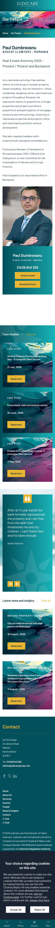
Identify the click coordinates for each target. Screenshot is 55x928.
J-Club (6, 822)
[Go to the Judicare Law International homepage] (27, 5)
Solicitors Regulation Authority (34, 849)
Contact (11, 726)
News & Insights (10, 810)
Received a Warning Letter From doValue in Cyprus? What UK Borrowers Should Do (24, 678)
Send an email (27, 275)
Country (7, 802)
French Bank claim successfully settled (27, 405)
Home (5, 33)
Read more (16, 379)
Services (7, 799)
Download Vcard (27, 284)
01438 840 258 (27, 267)
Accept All (15, 909)
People (6, 806)
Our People (16, 33)
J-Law (6, 818)
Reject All (39, 909)
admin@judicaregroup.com (16, 765)
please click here (39, 900)
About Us (7, 795)
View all (30, 334)
